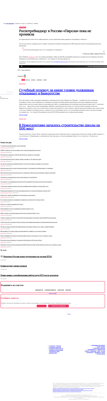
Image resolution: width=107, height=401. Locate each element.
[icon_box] (53, 200)
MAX (70, 290)
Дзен (62, 290)
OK (55, 290)
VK (42, 290)
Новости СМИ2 (53, 293)
